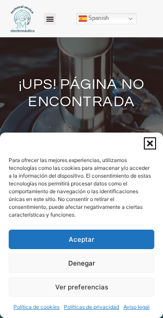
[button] (150, 143)
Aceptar (81, 239)
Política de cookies (36, 307)
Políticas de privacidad (91, 307)
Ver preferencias (81, 287)
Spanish (98, 18)
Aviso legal (136, 307)
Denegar (81, 263)
